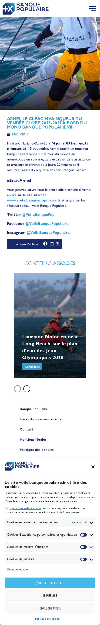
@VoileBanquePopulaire (46, 223)
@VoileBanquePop (38, 214)
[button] (93, 467)
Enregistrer (50, 608)
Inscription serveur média (40, 419)
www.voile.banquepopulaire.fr (33, 200)
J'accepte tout (50, 583)
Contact (26, 429)
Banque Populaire (34, 409)
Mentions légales (33, 440)
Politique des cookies (47, 618)
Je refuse (50, 596)
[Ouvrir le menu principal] (93, 8)
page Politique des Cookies (25, 508)
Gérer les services (17, 569)
